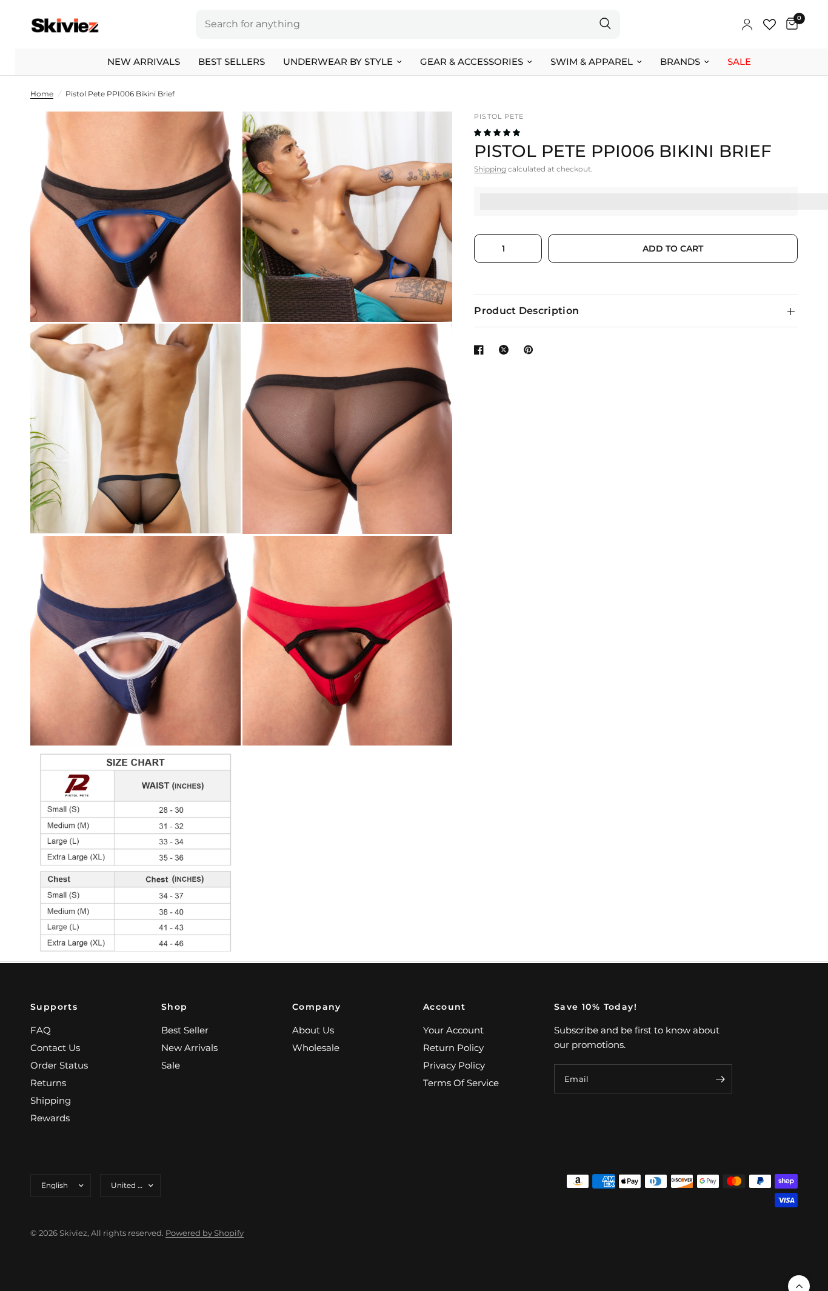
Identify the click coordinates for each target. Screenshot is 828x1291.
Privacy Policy (454, 1065)
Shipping (490, 169)
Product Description (526, 310)
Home (41, 93)
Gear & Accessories (471, 61)
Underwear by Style (338, 61)
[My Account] (747, 24)
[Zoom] (215, 136)
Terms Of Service (461, 1083)
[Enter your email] (720, 1078)
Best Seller (185, 1030)
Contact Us (55, 1047)
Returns (48, 1083)
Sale (739, 61)
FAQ (40, 1030)
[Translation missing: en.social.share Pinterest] (531, 349)
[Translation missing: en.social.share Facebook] (481, 349)
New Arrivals (143, 61)
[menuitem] (143, 61)
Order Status (59, 1065)
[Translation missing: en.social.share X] (506, 349)
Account (444, 1006)
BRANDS (680, 61)
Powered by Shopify (204, 1233)
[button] (498, 133)
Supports (54, 1006)
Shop (174, 1006)
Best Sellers (231, 61)
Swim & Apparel (591, 61)
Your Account (453, 1030)
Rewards (50, 1118)
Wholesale (315, 1047)
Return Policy (453, 1047)
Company (316, 1006)
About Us (313, 1030)
